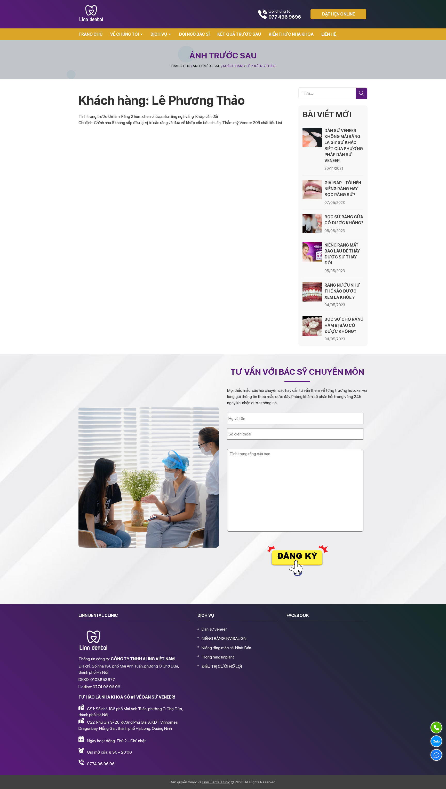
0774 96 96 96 (101, 763)
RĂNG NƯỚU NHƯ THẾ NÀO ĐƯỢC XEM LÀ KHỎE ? (342, 291)
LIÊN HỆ (328, 34)
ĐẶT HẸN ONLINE (338, 14)
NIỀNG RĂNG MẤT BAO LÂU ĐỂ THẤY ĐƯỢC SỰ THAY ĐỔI (342, 254)
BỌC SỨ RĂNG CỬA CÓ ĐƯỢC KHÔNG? (343, 220)
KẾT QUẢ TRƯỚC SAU (239, 34)
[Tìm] (361, 93)
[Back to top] (437, 780)
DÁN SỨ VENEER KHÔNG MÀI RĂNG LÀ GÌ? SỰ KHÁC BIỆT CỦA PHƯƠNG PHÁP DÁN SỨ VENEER (343, 145)
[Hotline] (436, 727)
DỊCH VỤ (158, 34)
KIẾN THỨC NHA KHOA (291, 34)
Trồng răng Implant (218, 657)
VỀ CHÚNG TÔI (124, 34)
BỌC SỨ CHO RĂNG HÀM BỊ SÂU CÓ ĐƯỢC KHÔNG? (343, 325)
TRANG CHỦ (90, 34)
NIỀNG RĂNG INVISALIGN (224, 638)
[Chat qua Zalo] (436, 741)
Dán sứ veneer (214, 629)
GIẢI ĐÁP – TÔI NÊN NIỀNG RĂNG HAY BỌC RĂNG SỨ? (342, 188)
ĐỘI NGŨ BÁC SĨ (194, 34)
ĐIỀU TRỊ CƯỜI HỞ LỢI (222, 666)
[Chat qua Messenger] (436, 755)
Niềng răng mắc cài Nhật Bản (226, 647)
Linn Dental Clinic (216, 782)
